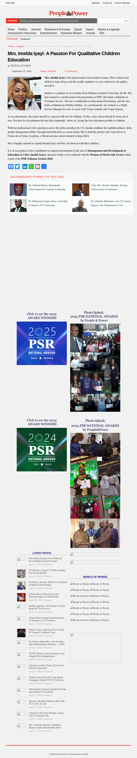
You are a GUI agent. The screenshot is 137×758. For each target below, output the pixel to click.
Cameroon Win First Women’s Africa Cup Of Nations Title (46, 714)
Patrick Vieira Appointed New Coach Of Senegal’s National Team (46, 631)
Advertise (96, 3)
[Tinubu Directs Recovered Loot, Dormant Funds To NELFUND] (21, 597)
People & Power (21, 65)
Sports (78, 29)
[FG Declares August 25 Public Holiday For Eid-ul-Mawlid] (21, 573)
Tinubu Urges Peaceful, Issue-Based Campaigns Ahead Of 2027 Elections (46, 678)
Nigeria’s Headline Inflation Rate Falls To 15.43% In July (47, 702)
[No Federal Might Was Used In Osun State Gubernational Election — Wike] (21, 644)
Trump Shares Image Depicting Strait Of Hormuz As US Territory (46, 619)
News (11, 29)
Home (11, 46)
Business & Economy (57, 29)
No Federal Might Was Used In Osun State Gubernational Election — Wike (47, 643)
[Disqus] (70, 263)
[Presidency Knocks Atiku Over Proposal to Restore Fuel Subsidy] (21, 585)
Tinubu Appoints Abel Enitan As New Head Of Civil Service (47, 607)
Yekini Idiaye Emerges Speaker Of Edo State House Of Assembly (47, 690)
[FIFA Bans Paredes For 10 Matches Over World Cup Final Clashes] (21, 561)
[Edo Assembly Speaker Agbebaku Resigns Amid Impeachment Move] (21, 727)
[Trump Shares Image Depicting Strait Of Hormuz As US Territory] (21, 620)
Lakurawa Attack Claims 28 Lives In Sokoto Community (46, 667)
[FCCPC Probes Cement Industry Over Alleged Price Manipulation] (21, 656)
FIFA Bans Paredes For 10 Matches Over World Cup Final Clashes (45, 560)
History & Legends (109, 29)
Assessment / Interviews (22, 33)
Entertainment (48, 33)
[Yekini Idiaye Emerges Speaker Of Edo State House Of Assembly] (21, 692)
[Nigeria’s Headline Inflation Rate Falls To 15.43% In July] (21, 704)
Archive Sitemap (122, 3)
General (36, 29)
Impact (90, 29)
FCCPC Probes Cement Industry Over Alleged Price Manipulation (47, 655)
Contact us (107, 3)
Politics (23, 29)
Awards (90, 33)
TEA (101, 33)
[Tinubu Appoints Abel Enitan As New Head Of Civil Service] (21, 608)
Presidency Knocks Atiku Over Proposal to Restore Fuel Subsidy (48, 583)
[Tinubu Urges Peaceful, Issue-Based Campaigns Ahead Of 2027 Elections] (21, 680)
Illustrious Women (71, 33)
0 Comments (71, 71)
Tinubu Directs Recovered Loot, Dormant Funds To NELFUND (48, 20)
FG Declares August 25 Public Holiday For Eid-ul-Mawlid (47, 571)
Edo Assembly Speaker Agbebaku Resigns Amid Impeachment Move (45, 726)
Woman (52, 71)
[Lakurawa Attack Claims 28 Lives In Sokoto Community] (21, 668)
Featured (25, 39)
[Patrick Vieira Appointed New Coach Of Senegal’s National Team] (21, 632)
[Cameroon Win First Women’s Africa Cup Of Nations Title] (21, 715)
